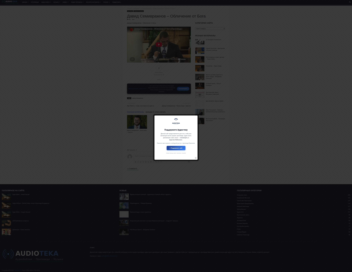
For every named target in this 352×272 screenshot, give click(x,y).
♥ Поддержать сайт (176, 148)
